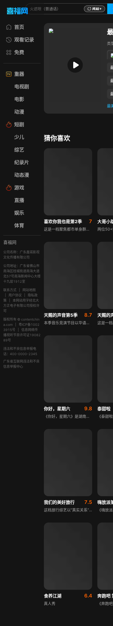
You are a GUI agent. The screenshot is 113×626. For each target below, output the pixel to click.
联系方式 (9, 290)
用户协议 (15, 295)
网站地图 (29, 290)
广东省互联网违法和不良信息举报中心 (21, 364)
